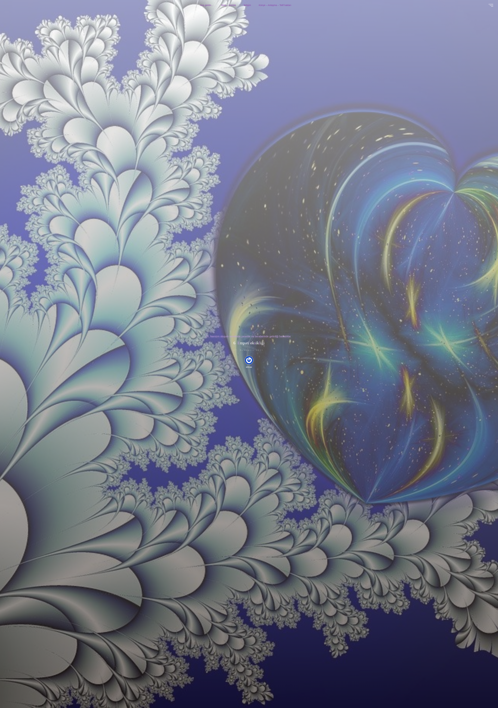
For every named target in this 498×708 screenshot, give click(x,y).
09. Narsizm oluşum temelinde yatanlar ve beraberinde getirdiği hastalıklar (248, 336)
